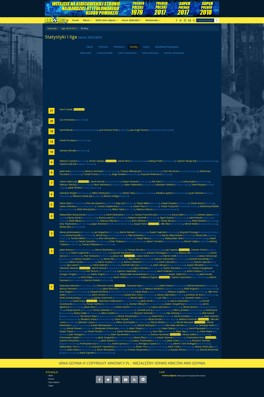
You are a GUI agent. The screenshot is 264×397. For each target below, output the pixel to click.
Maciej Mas (201, 235)
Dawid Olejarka (168, 203)
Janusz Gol (118, 255)
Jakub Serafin (205, 274)
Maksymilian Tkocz (69, 346)
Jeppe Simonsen (99, 223)
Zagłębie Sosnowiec (86, 164)
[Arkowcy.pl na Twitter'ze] (180, 21)
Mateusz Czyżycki (68, 160)
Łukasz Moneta (140, 268)
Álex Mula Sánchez (175, 325)
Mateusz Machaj (68, 184)
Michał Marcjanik (184, 322)
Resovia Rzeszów (138, 161)
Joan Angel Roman (139, 129)
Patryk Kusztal (154, 319)
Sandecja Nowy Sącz (91, 187)
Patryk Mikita (143, 203)
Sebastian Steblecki (164, 184)
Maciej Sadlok (189, 334)
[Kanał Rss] (194, 21)
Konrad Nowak (73, 328)
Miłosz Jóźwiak (180, 310)
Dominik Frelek (192, 297)
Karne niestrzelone (127, 52)
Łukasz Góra (143, 255)
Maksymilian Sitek (174, 238)
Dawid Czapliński (157, 232)
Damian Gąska (204, 214)
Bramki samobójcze (174, 52)
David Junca (211, 310)
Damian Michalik (68, 150)
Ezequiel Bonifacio (99, 291)
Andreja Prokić (155, 160)
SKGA (50, 375)
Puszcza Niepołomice (188, 171)
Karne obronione (150, 52)
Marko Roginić (98, 274)
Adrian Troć (141, 346)
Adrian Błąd (65, 203)
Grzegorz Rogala (68, 274)
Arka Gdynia (79, 109)
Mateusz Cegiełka (176, 291)
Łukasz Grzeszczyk (208, 255)
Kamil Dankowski (114, 214)
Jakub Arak (65, 171)
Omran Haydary (97, 160)
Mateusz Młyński (108, 220)
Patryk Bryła (141, 291)
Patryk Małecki (100, 264)
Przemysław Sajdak (69, 337)
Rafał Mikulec (75, 220)
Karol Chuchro (99, 294)
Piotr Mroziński (170, 171)
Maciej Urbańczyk (203, 346)
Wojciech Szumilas (201, 340)
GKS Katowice (77, 171)
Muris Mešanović (102, 184)
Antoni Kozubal (181, 316)
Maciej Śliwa (140, 337)
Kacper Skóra (140, 223)
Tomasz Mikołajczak (130, 171)
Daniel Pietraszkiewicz (128, 331)
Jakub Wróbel (74, 187)
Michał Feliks (136, 297)
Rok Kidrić (156, 181)
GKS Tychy (82, 161)
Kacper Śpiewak (165, 337)
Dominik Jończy (145, 310)
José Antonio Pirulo (108, 129)
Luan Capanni (171, 249)
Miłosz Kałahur (108, 313)
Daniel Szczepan (68, 140)
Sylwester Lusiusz (86, 322)
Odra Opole (159, 209)
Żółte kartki (85, 52)
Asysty (146, 46)
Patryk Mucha (167, 220)
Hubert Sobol (119, 277)
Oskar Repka (206, 331)
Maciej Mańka (157, 322)
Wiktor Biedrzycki (100, 192)
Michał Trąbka (191, 241)
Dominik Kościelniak (199, 258)
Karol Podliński (164, 271)
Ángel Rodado (119, 174)
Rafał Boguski (191, 288)
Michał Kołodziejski (127, 316)
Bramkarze (119, 46)
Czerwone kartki (105, 52)
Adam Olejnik (135, 328)
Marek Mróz (124, 160)
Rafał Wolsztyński (86, 209)
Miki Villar (165, 223)
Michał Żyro (65, 226)
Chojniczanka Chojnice (207, 161)
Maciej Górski (74, 217)
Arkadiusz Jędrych (164, 192)
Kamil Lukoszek (166, 261)
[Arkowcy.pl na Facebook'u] (176, 21)
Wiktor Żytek (118, 209)
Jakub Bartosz (66, 249)
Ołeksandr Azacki (104, 285)
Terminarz (103, 46)
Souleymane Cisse (133, 294)
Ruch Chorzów (83, 140)
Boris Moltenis (139, 220)
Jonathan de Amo (194, 294)
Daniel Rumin (197, 203)
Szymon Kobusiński (163, 258)
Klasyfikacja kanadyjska (166, 46)
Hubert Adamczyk (68, 181)
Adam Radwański (132, 184)
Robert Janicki (122, 306)
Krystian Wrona (177, 349)
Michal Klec (109, 258)
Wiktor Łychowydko (125, 322)
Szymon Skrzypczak (186, 160)
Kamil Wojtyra (199, 184)
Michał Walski (191, 223)
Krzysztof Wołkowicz (151, 174)
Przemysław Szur (88, 343)
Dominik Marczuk (130, 264)
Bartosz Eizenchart (103, 297)
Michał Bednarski (195, 285)
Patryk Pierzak (95, 331)
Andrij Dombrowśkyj (70, 297)
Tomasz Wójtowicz (91, 244)
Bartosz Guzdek (82, 258)
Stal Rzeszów (82, 150)
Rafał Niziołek (199, 220)
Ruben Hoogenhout (175, 303)
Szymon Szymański (181, 277)
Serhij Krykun (189, 181)
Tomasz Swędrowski (107, 206)
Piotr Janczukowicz (95, 203)
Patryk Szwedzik (87, 241)
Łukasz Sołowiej (67, 206)
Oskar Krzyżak (121, 319)
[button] (216, 20)
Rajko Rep (181, 331)
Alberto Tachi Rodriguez (185, 343)
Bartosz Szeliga (111, 196)
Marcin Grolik (169, 255)
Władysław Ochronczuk (106, 328)
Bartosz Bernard (68, 288)
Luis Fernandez (67, 119)
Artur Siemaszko (107, 238)
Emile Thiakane (116, 241)
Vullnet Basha (166, 285)
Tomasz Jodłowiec (101, 310)
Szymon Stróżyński (69, 340)
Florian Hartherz (95, 303)
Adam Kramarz (211, 316)
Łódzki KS (123, 130)
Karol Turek (174, 346)
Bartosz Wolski (92, 280)
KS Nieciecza (104, 174)
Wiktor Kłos (134, 258)
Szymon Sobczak (68, 163)
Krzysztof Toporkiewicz (103, 346)
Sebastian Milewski (69, 268)
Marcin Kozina (105, 261)
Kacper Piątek (66, 331)
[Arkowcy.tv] (189, 21)
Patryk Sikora (143, 238)
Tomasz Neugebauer (202, 268)
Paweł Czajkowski (79, 252)
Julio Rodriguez (76, 334)
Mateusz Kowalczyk (82, 196)
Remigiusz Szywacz (148, 343)
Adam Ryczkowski (119, 334)
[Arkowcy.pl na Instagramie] (185, 21)
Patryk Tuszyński (169, 206)
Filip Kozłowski (135, 235)
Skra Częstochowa (152, 235)
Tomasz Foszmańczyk (145, 214)
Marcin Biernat (127, 232)
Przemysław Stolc (195, 337)
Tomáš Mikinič (78, 238)
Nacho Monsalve (171, 268)
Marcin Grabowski (179, 300)
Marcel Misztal (99, 268)
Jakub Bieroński (110, 288)
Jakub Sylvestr (107, 340)
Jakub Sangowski (106, 337)
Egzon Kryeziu (167, 217)
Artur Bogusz (66, 291)
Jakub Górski (146, 300)
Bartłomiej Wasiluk (209, 206)
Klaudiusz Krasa (88, 319)
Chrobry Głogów (111, 171)
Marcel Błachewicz (104, 249)
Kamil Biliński (66, 129)
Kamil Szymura (119, 343)
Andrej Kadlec (80, 313)
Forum (75, 20)
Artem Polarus (194, 271)
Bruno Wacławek (105, 349)
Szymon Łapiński (202, 261)
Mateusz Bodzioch (154, 288)
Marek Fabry (129, 192)
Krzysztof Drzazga (189, 232)
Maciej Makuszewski (172, 235)
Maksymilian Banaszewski (72, 214)
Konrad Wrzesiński (209, 349)
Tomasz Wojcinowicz (138, 349)
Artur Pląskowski (68, 223)
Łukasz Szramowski (142, 340)
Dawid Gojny (79, 300)
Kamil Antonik (97, 181)
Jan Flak (162, 297)
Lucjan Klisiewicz (196, 192)
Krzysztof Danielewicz (122, 252)
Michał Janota (190, 306)
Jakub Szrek (172, 340)
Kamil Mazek (195, 217)
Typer (50, 385)
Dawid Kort (157, 316)
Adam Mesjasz (160, 264)
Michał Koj (101, 235)
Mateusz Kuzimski (188, 319)
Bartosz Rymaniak (160, 334)
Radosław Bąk (134, 285)
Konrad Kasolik (73, 235)
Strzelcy (134, 46)
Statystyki (52, 28)
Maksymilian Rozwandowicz (134, 274)
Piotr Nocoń (92, 271)
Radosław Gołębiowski (110, 300)
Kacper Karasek (130, 181)
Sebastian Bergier (68, 192)
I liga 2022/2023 (69, 28)
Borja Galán (178, 214)
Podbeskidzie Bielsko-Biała (85, 130)
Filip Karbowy (172, 313)
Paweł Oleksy (168, 328)
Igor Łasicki (72, 264)
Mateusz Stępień (149, 277)
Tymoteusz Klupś (88, 316)
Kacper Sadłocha (176, 274)
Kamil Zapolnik (87, 352)
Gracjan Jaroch (73, 310)
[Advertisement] (132, 82)
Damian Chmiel (198, 249)
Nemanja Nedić (206, 325)
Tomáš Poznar (90, 174)
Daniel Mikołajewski (101, 325)
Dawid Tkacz (139, 206)
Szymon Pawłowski (126, 271)
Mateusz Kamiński (137, 217)
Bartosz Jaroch (106, 217)
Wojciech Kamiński (143, 313)
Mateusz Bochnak (94, 171)
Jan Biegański (101, 232)
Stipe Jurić (120, 203)
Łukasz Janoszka (159, 306)
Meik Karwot (208, 313)
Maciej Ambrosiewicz (70, 232)
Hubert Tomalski (154, 241)
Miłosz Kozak (75, 261)
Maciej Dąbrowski (166, 294)
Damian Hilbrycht (137, 303)
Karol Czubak (66, 109)
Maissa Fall (184, 252)
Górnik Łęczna (203, 181)
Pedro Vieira (73, 349)
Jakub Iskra (89, 306)
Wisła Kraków (81, 120)
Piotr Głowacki (91, 255)
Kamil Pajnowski (197, 328)
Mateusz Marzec (144, 209)
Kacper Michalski (195, 264)
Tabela (89, 46)
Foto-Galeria (53, 382)
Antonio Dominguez (157, 252)
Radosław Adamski (69, 285)
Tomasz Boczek (135, 249)
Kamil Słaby (86, 277)
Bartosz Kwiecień (132, 261)
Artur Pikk (157, 331)
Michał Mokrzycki (145, 325)
